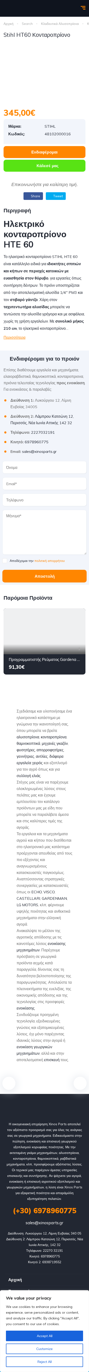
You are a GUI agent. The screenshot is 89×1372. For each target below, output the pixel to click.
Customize (44, 1349)
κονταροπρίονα (53, 737)
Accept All (44, 1336)
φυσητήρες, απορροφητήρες (40, 749)
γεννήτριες (25, 756)
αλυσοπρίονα (28, 737)
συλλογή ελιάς (29, 775)
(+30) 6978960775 (44, 1210)
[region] (44, 1331)
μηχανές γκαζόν (55, 743)
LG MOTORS (27, 904)
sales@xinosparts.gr (39, 451)
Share (35, 196)
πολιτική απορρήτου (49, 561)
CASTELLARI (28, 898)
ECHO (36, 891)
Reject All (44, 1362)
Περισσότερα (14, 337)
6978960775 (36, 441)
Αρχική (9, 24)
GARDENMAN (54, 898)
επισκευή (52, 1059)
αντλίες (42, 756)
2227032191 (43, 432)
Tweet (57, 196)
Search (27, 24)
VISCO (49, 891)
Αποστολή (45, 576)
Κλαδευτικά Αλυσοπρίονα (60, 24)
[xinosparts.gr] (20, 8)
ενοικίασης (26, 1008)
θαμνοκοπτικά (28, 743)
